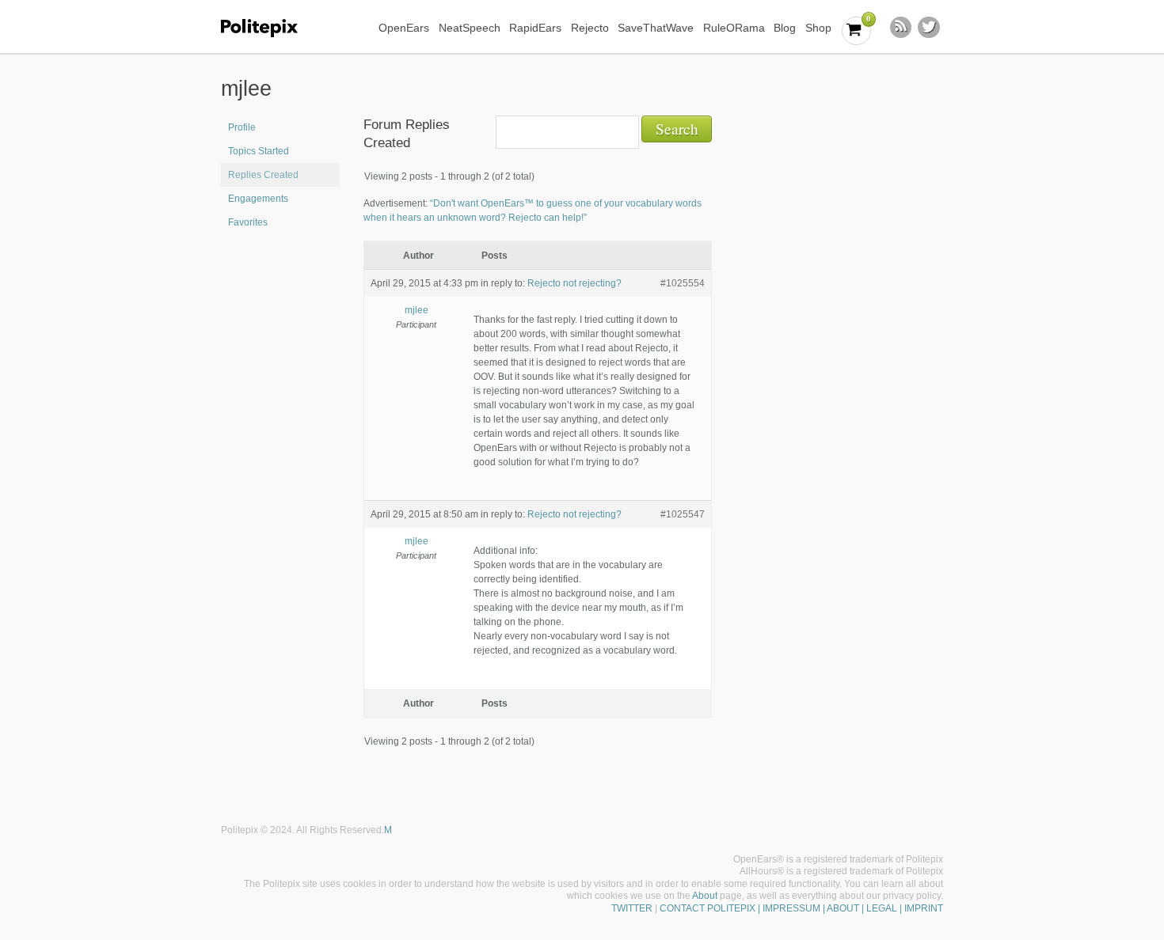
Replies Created (263, 174)
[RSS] (901, 28)
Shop (818, 27)
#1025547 (682, 514)
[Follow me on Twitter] (929, 28)
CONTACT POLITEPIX (707, 908)
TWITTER (631, 908)
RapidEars (535, 27)
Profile (242, 127)
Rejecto (590, 27)
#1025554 (682, 283)
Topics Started (258, 151)
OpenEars (403, 27)
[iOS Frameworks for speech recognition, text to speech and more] (269, 28)
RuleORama (734, 27)
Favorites (248, 222)
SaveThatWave (656, 27)
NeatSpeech (469, 27)
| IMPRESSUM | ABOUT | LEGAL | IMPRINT (849, 908)
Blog (785, 27)
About (704, 895)
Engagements (258, 198)
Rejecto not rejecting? (574, 283)
